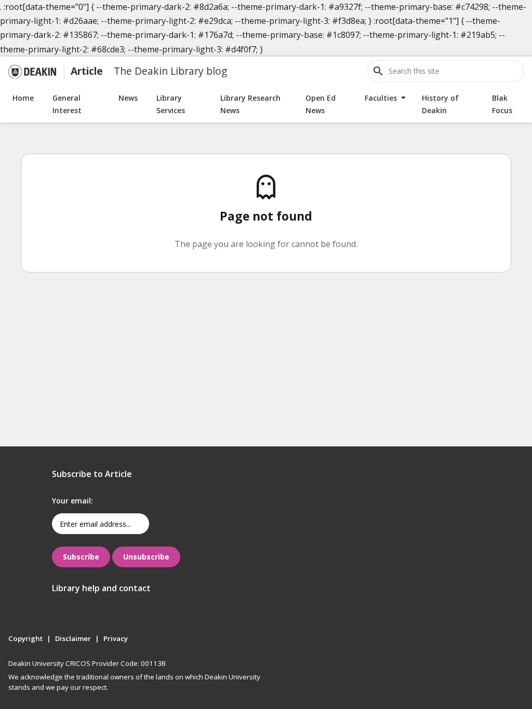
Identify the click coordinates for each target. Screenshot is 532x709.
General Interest (67, 104)
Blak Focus (502, 104)
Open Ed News (320, 104)
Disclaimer (73, 638)
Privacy (115, 638)
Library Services (170, 104)
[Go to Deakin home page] (32, 71)
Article (87, 71)
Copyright (25, 638)
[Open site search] (378, 71)
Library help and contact (101, 588)
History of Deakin (440, 104)
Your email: (72, 501)
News (128, 98)
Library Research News (250, 104)
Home (23, 98)
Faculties (381, 98)
